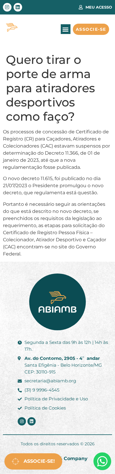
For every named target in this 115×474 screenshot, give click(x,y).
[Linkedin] (18, 7)
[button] (65, 29)
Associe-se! (37, 461)
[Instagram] (7, 7)
